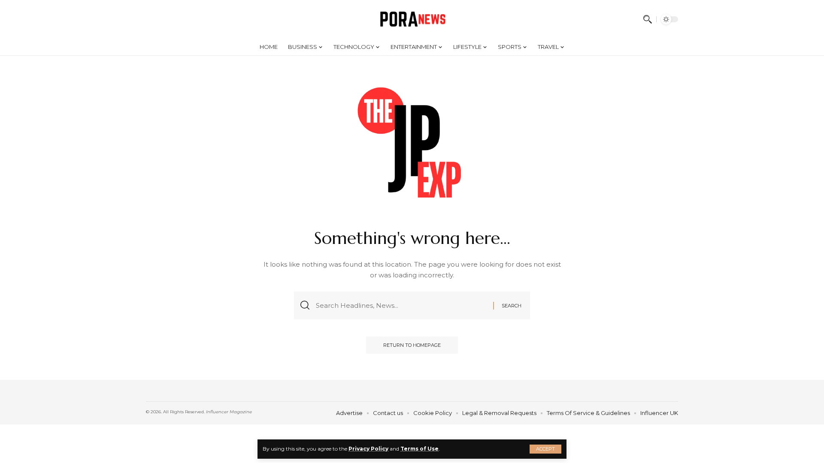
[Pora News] (412, 19)
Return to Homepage (412, 345)
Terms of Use (419, 448)
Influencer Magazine (229, 412)
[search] (647, 19)
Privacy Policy (368, 448)
